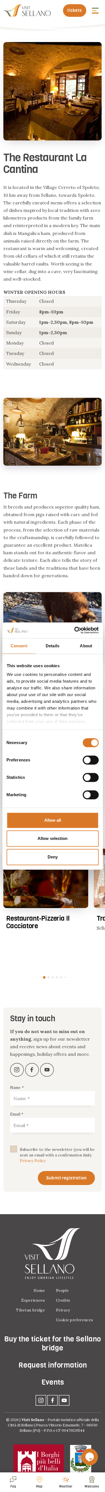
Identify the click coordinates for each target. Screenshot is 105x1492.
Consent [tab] (19, 645)
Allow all (52, 820)
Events (52, 1382)
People (62, 1290)
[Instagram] (41, 1400)
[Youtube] (64, 1400)
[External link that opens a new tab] (17, 1069)
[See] (9, 404)
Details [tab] (52, 645)
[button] (95, 10)
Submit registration (66, 1178)
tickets (74, 10)
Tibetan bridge (30, 1310)
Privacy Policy (33, 1160)
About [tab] (86, 645)
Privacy (63, 1310)
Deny (53, 856)
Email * (16, 1114)
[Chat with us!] (89, 1457)
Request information (52, 1365)
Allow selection (52, 838)
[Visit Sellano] (27, 10)
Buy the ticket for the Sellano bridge (52, 1343)
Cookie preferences (74, 1320)
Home (39, 1290)
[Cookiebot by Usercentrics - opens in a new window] (75, 630)
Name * (17, 1087)
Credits (63, 1300)
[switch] (91, 760)
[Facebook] (52, 1400)
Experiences (33, 1300)
